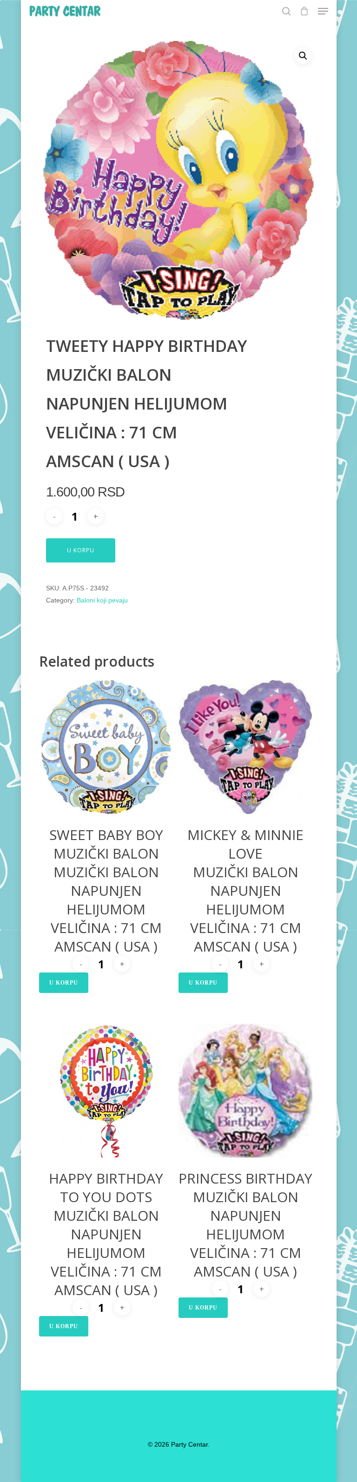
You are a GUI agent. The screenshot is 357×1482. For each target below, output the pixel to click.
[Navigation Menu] (323, 11)
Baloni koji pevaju (102, 600)
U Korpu (80, 550)
